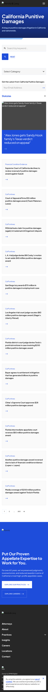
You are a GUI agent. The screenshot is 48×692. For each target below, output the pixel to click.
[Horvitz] (12, 3)
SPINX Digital (13, 674)
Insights (6, 640)
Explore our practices (15, 585)
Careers (6, 645)
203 (19, 511)
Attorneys (7, 623)
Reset (12, 57)
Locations (7, 651)
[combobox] (24, 71)
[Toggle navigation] (43, 3)
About (5, 629)
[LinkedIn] (24, 668)
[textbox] (24, 71)
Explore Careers (12, 594)
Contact (6, 656)
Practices (7, 634)
